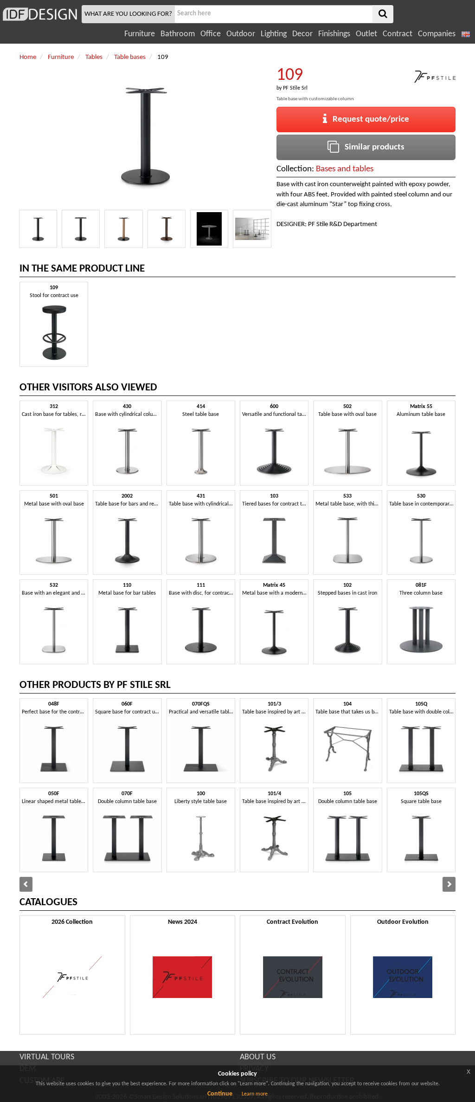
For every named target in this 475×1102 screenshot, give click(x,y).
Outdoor (240, 34)
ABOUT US (258, 1057)
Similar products (371, 147)
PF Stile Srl (295, 88)
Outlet (366, 34)
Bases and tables (344, 169)
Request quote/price (368, 119)
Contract (397, 34)
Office (210, 34)
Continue (219, 1093)
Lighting (274, 34)
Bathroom (177, 34)
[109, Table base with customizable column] (38, 229)
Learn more (255, 1094)
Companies (437, 34)
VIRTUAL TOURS (46, 1057)
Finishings (334, 34)
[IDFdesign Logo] (39, 14)
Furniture (139, 34)
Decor (302, 34)
